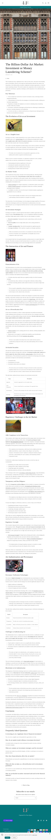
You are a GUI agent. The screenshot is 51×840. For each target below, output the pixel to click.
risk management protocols (17, 441)
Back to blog (26, 785)
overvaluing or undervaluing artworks (27, 472)
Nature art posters (12, 330)
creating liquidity (29, 354)
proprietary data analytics (28, 336)
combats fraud (34, 672)
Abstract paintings (12, 184)
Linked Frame (32, 299)
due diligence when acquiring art (36, 491)
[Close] (49, 833)
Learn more (34, 835)
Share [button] (8, 78)
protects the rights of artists (25, 592)
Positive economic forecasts (14, 186)
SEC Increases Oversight (13, 535)
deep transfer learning (28, 661)
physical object (19, 139)
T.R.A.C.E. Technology (22, 695)
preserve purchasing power (31, 304)
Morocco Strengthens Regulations (34, 538)
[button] (2, 3)
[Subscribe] (35, 797)
